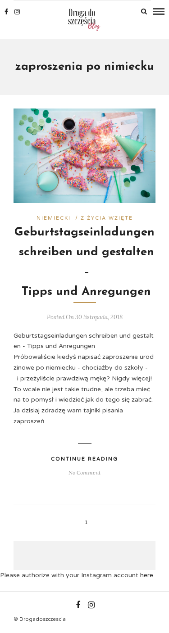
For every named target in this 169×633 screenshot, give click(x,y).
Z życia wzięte (107, 218)
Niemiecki (54, 218)
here (146, 575)
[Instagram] (17, 11)
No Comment (84, 472)
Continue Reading (84, 459)
